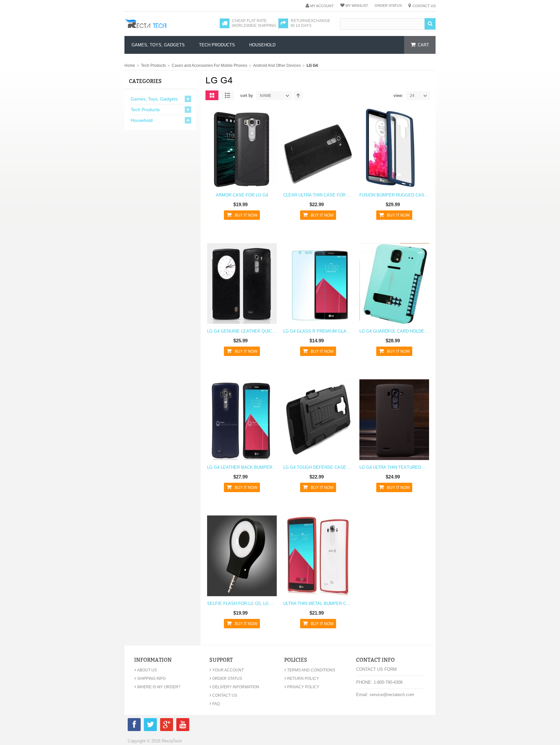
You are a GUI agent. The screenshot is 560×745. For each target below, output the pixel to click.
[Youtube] (182, 725)
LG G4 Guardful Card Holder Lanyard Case (394, 331)
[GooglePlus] (166, 725)
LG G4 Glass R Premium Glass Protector (318, 331)
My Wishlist (356, 5)
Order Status (388, 5)
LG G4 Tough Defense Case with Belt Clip (318, 467)
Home (129, 65)
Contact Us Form (376, 669)
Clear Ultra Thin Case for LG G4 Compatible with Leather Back (318, 195)
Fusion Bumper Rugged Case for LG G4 (394, 195)
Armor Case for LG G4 (242, 195)
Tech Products (153, 65)
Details (240, 151)
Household (142, 120)
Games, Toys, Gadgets (154, 98)
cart (423, 44)
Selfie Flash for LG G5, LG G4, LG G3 (242, 603)
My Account (322, 6)
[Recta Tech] (160, 30)
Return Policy (301, 678)
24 (412, 95)
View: (398, 95)
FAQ (214, 704)
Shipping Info (150, 678)
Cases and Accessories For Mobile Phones (209, 65)
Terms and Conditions (309, 670)
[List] (227, 95)
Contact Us (424, 6)
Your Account (226, 670)
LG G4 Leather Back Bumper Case (242, 467)
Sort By (246, 95)
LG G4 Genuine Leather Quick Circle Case (242, 331)
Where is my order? (157, 687)
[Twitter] (150, 725)
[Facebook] (134, 725)
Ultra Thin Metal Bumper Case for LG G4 (318, 603)
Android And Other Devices (277, 65)
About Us (145, 670)
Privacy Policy (301, 687)
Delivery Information (234, 687)
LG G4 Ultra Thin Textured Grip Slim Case (394, 467)
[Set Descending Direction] (298, 95)
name (265, 95)
